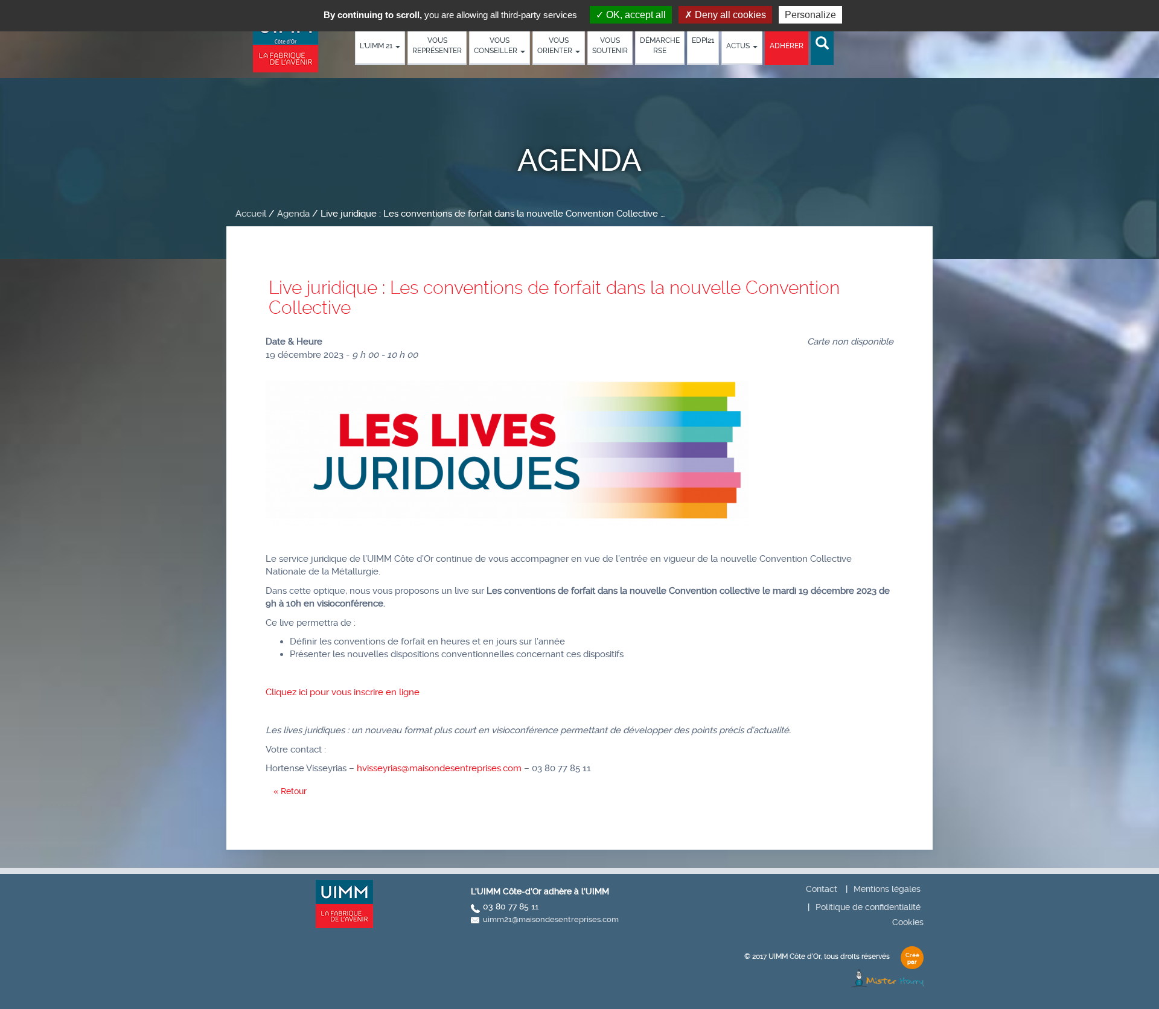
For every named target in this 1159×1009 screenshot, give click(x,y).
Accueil (250, 213)
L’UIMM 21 (377, 46)
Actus (739, 46)
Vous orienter (555, 45)
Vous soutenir (610, 45)
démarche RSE (660, 45)
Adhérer (786, 46)
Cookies (908, 922)
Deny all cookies (729, 15)
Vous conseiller (496, 45)
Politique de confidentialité (868, 907)
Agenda (293, 213)
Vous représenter (437, 45)
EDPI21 (703, 40)
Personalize (810, 15)
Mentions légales (887, 889)
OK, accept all (635, 15)
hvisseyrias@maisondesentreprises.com (439, 768)
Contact (821, 889)
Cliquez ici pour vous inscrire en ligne (344, 692)
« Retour (290, 791)
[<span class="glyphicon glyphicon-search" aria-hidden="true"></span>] (822, 43)
